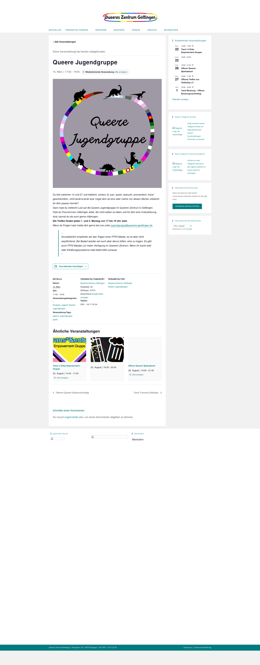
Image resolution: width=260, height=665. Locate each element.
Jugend (64, 305)
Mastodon (138, 439)
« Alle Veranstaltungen (64, 41)
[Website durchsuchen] (208, 30)
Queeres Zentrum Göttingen (92, 283)
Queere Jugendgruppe (118, 286)
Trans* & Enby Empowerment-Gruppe (191, 51)
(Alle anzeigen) (120, 71)
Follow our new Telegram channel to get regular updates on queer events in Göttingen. (196, 166)
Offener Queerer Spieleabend (141, 365)
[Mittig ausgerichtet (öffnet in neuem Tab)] (209, 2)
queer (55, 319)
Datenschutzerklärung (202, 647)
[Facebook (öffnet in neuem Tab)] (201, 2)
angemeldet (71, 417)
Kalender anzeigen (181, 99)
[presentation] (69, 349)
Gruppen (56, 305)
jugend (56, 316)
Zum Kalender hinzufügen (71, 266)
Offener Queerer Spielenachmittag (72, 392)
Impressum (188, 647)
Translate (189, 229)
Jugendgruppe (66, 316)
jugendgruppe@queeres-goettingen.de (131, 225)
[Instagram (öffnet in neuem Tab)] (205, 2)
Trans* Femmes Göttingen (146, 392)
